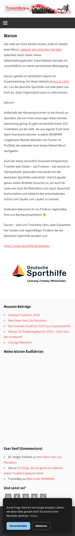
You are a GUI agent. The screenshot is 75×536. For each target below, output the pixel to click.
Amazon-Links (60, 81)
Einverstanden (18, 526)
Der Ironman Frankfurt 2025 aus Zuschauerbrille (39, 326)
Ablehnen (41, 526)
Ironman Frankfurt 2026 (24, 315)
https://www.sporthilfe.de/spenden (26, 246)
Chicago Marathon (20, 342)
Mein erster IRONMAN (40, 479)
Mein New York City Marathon (27, 320)
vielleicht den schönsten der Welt (40, 49)
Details (34, 515)
